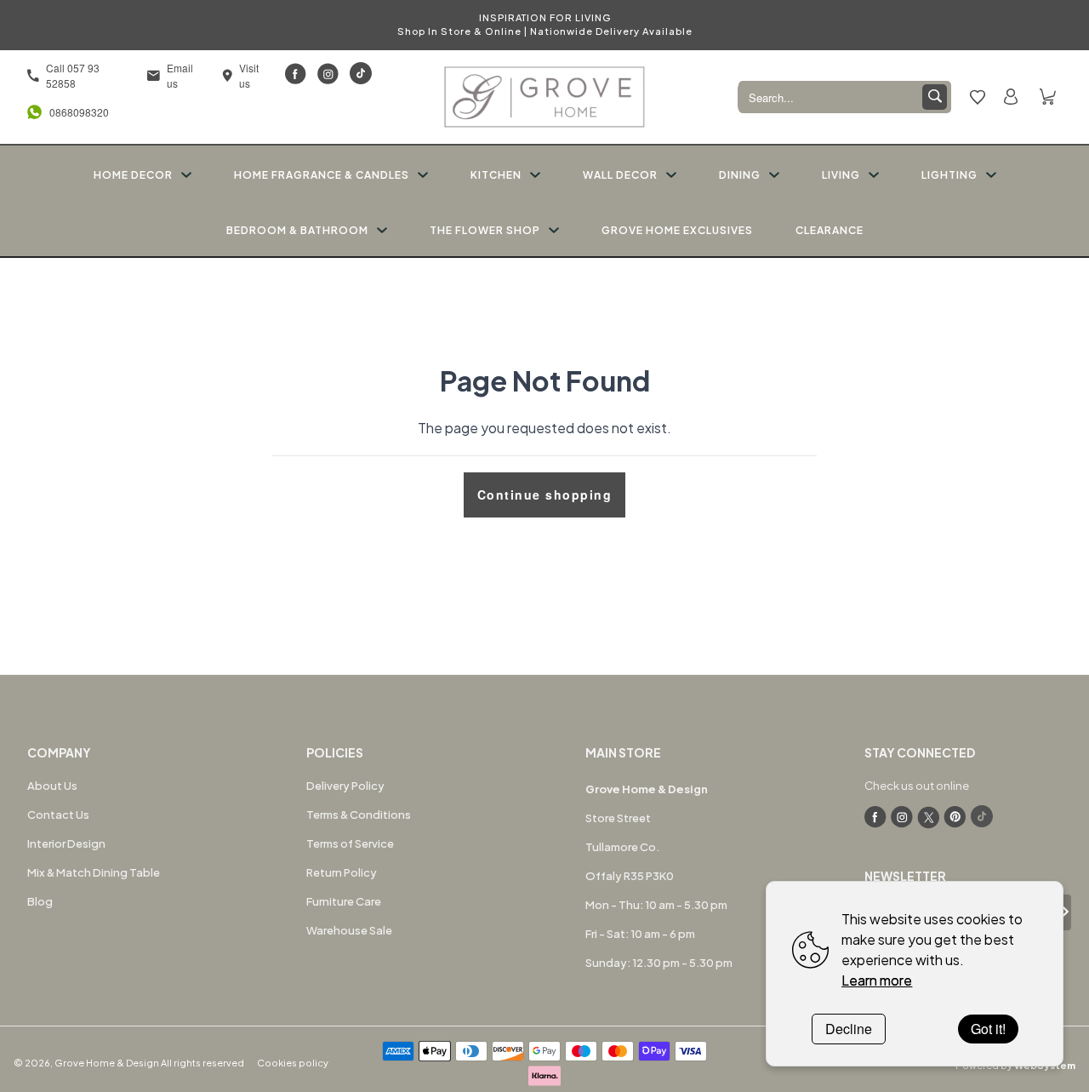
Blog (40, 901)
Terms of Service (350, 843)
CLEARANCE (829, 230)
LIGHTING (949, 175)
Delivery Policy (345, 785)
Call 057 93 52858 (73, 75)
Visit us (249, 75)
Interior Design (66, 843)
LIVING (841, 175)
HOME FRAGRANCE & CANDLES (321, 175)
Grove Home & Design (106, 1062)
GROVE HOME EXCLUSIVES (677, 230)
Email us (180, 75)
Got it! (988, 1028)
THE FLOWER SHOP (485, 230)
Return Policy (341, 872)
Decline (848, 1028)
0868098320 (75, 112)
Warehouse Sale (349, 930)
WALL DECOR (620, 175)
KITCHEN (496, 175)
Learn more (876, 980)
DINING (740, 175)
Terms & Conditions (358, 814)
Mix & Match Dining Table (93, 872)
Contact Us (58, 814)
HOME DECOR (133, 175)
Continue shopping (545, 494)
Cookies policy (292, 1062)
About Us (52, 785)
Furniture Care (343, 901)
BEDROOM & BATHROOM (297, 230)
